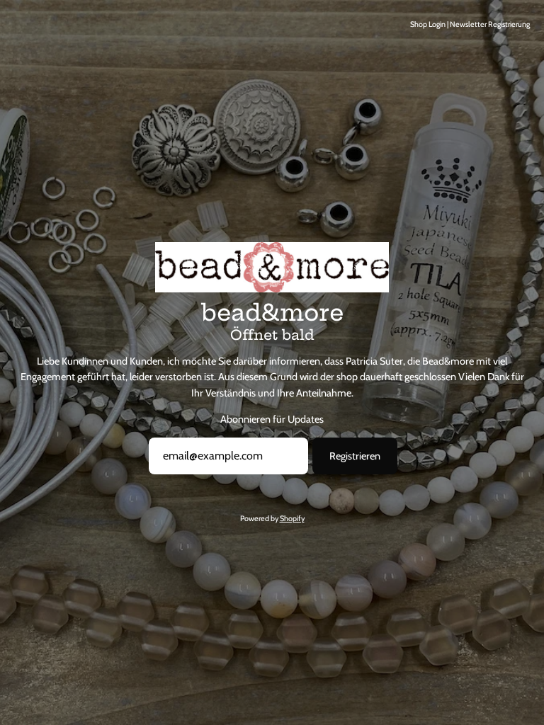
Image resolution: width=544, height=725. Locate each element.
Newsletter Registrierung (490, 24)
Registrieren (354, 456)
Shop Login (428, 24)
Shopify (292, 518)
